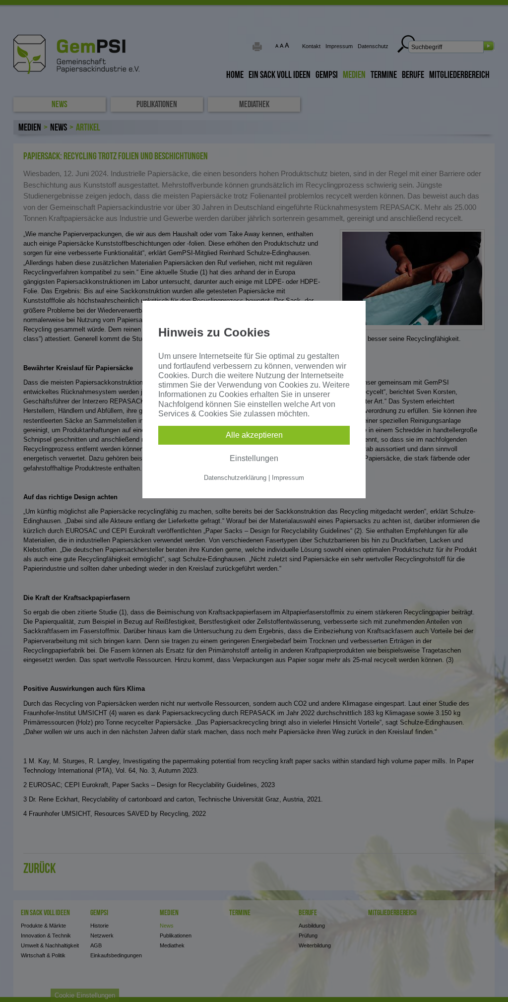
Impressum (288, 477)
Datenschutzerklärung (235, 477)
